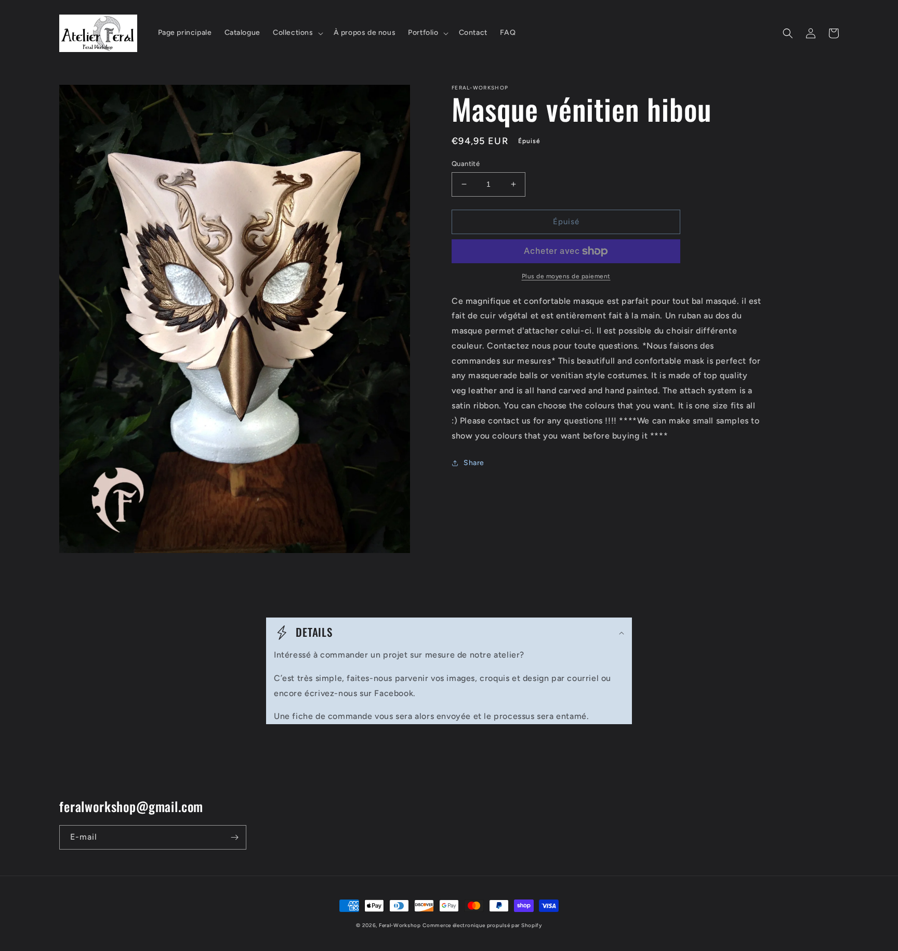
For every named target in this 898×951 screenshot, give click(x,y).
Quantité (466, 164)
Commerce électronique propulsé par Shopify (482, 925)
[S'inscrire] (234, 837)
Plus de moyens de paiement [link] (566, 276)
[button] (297, 33)
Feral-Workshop (400, 925)
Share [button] (474, 462)
